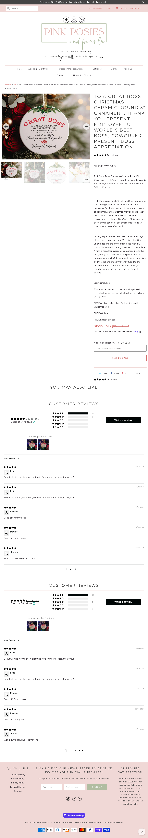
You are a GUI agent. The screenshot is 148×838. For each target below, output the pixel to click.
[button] (100, 155)
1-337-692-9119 (95, 8)
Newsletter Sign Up (82, 75)
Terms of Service (18, 787)
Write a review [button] (123, 420)
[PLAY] (46, 126)
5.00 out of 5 (32, 419)
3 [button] (75, 569)
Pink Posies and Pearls (41, 822)
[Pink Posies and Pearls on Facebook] (74, 20)
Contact (18, 791)
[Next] (86, 126)
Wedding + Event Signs (39, 69)
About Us (128, 69)
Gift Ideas (97, 69)
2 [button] (70, 569)
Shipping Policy (18, 775)
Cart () (122, 8)
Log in (109, 8)
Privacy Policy (17, 783)
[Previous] (6, 126)
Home (19, 69)
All (15, 85)
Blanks (114, 69)
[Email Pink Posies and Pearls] (82, 20)
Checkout (135, 8)
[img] (10, 467)
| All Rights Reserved (114, 822)
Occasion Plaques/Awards (71, 69)
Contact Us (62, 75)
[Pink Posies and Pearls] (74, 43)
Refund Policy (17, 779)
